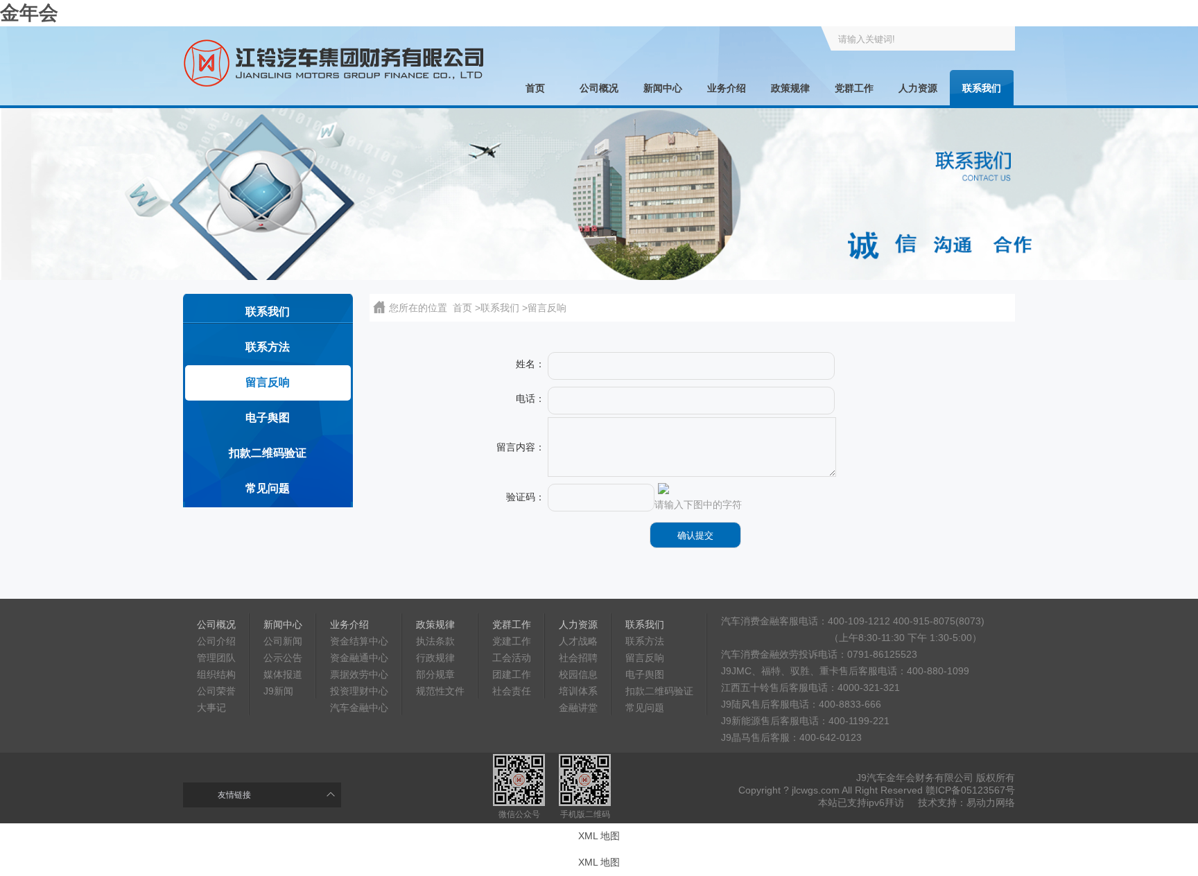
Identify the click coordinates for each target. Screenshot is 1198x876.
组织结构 (216, 674)
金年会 (29, 13)
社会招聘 (578, 657)
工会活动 (511, 657)
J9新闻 (278, 691)
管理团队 (216, 657)
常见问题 (267, 488)
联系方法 (267, 347)
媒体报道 (282, 674)
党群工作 (854, 88)
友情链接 (234, 795)
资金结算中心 (359, 641)
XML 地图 (599, 835)
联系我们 (981, 88)
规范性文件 (440, 691)
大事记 (211, 707)
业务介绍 (726, 88)
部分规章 (435, 674)
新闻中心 (662, 88)
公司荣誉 (216, 691)
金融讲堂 (578, 707)
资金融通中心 (359, 657)
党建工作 (511, 641)
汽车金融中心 (359, 707)
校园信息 (578, 674)
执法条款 (435, 641)
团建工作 (511, 674)
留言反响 (267, 382)
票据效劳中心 (359, 674)
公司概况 (599, 88)
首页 (535, 88)
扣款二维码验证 (267, 453)
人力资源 (918, 88)
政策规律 (790, 88)
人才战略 (578, 641)
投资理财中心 (359, 691)
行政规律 (435, 657)
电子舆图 (267, 417)
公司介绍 (216, 641)
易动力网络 (990, 802)
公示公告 (282, 657)
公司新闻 (282, 641)
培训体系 (578, 691)
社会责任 (511, 691)
